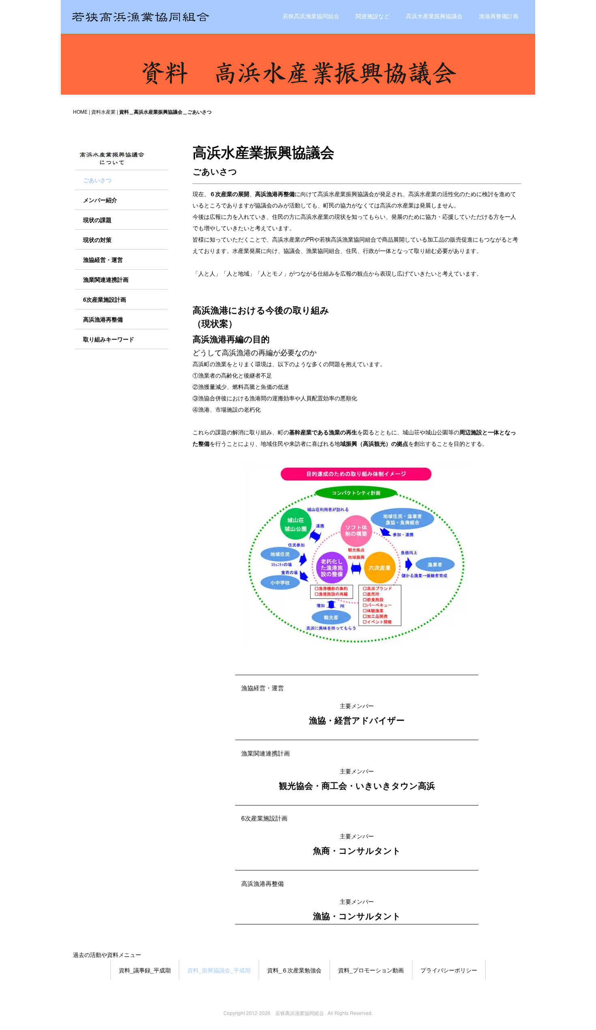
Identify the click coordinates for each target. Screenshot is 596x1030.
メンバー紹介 (100, 200)
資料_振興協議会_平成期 (219, 970)
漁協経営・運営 (262, 687)
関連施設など (373, 16)
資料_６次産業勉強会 (294, 970)
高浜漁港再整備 (262, 883)
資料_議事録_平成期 (145, 970)
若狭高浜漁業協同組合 (311, 16)
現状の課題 (97, 220)
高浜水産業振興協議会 (434, 16)
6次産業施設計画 (264, 817)
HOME (80, 111)
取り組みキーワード (108, 339)
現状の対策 (97, 239)
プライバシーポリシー (448, 970)
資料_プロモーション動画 (371, 970)
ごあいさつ (97, 180)
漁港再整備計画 (499, 16)
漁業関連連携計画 (265, 752)
